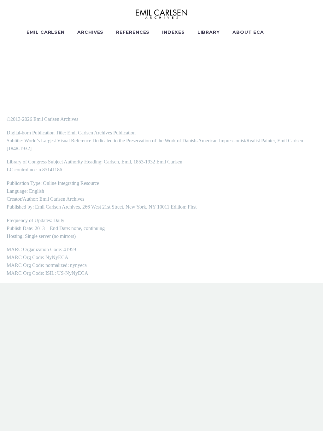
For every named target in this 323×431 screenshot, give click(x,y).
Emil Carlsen (45, 32)
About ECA (248, 32)
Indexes (173, 32)
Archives (90, 32)
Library (208, 32)
